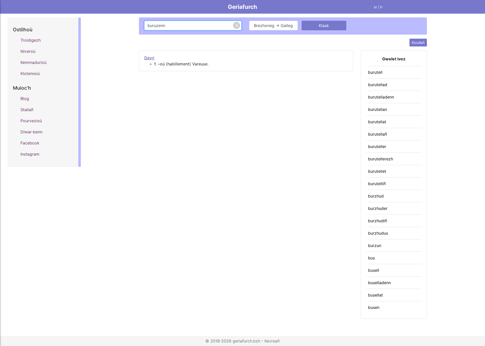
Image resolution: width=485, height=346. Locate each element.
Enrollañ (418, 42)
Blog (24, 98)
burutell (375, 72)
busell (373, 270)
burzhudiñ (377, 220)
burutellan (377, 109)
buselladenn (379, 282)
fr (381, 7)
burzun (374, 245)
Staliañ (26, 109)
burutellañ (377, 134)
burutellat (377, 121)
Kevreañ (272, 340)
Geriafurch (242, 6)
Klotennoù (30, 73)
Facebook (29, 142)
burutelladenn (381, 97)
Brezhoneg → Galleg (273, 25)
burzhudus (378, 233)
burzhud (376, 196)
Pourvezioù (31, 120)
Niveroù (27, 51)
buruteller (377, 146)
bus (371, 257)
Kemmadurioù (33, 62)
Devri (149, 57)
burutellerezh (380, 158)
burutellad (377, 84)
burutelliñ (377, 183)
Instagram (29, 154)
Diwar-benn (31, 131)
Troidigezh (30, 40)
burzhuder (377, 208)
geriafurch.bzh (246, 340)
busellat (375, 295)
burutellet (377, 171)
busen (373, 307)
